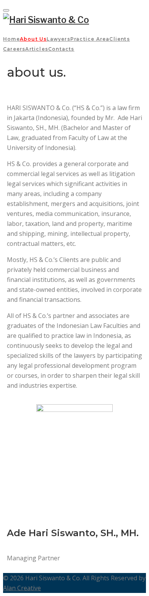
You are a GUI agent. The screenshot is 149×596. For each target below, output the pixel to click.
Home (11, 39)
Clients (119, 39)
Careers (14, 49)
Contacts (61, 49)
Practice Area (90, 39)
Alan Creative (22, 588)
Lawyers (58, 39)
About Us (33, 39)
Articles (36, 49)
